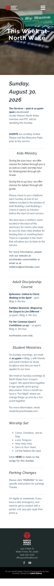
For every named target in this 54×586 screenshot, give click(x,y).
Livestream (21, 112)
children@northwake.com (24, 266)
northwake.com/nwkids (23, 259)
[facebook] (24, 562)
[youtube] (29, 562)
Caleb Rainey (36, 573)
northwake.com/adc (21, 335)
